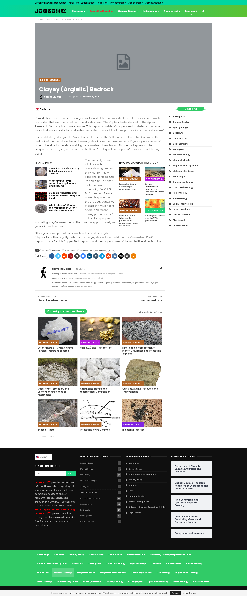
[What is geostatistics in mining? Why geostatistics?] (155, 206)
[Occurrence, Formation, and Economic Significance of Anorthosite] (57, 372)
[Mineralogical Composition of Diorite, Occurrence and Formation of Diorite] (142, 331)
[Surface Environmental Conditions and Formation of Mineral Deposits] (155, 174)
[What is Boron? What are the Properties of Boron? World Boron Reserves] (41, 208)
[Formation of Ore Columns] (100, 413)
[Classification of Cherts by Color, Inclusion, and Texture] (41, 171)
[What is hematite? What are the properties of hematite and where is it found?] (129, 206)
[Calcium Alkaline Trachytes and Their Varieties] (142, 372)
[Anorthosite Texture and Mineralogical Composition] (100, 372)
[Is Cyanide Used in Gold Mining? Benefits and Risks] (129, 174)
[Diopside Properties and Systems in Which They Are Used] (41, 196)
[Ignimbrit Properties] (142, 413)
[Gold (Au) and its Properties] (100, 331)
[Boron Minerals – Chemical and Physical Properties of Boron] (57, 331)
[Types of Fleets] (57, 413)
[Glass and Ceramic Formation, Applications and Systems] (41, 184)
